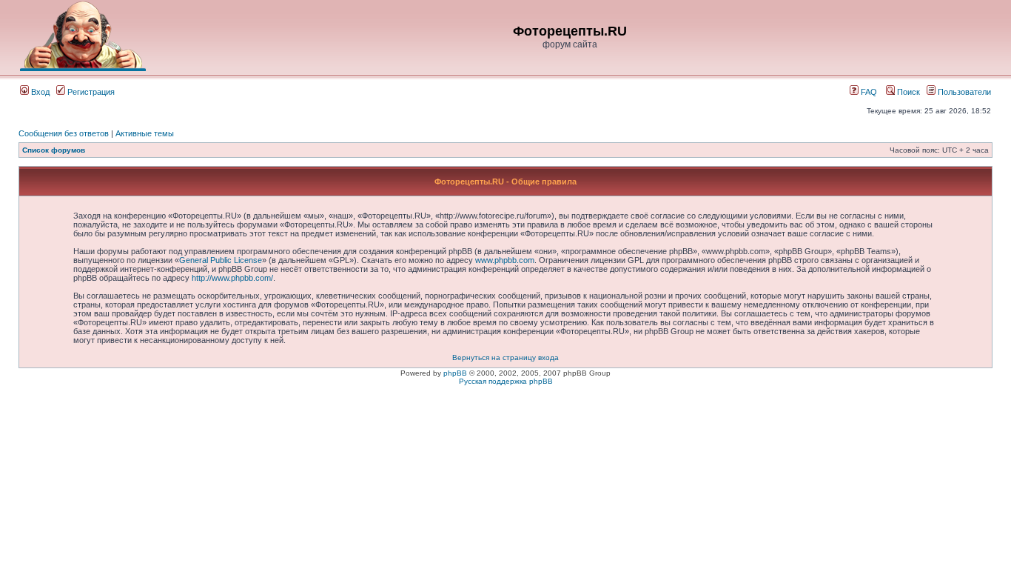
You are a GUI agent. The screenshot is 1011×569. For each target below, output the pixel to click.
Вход (39, 91)
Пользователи (963, 91)
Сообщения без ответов (64, 133)
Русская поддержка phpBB (506, 381)
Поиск (907, 91)
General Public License (220, 260)
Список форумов (53, 150)
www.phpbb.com (504, 260)
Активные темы (144, 133)
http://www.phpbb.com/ (232, 277)
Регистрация (90, 91)
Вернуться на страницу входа (505, 357)
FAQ (868, 91)
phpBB (455, 373)
